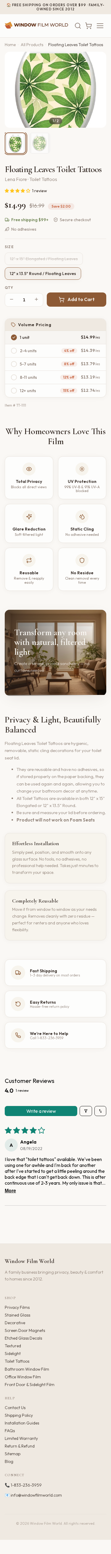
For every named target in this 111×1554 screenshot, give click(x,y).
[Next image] (97, 90)
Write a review (41, 1111)
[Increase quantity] (36, 299)
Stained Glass (17, 1315)
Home (10, 44)
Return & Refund (20, 1446)
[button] (18, 190)
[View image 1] (15, 143)
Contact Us (15, 1407)
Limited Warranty (21, 1438)
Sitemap (12, 1453)
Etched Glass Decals (23, 1338)
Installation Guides (22, 1423)
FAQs (10, 1430)
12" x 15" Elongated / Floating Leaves (44, 258)
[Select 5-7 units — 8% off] (14, 364)
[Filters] (86, 1111)
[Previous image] (14, 90)
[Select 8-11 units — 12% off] (14, 377)
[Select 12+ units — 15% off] (14, 391)
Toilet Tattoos (17, 1361)
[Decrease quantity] (11, 299)
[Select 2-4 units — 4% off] (14, 351)
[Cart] (88, 25)
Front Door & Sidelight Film (29, 1384)
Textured (13, 1345)
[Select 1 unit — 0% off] (14, 337)
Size (9, 247)
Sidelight (13, 1353)
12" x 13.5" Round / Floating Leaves (43, 273)
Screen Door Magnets (25, 1330)
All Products (32, 44)
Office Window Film (23, 1376)
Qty (9, 288)
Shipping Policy (19, 1415)
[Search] (78, 25)
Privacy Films (17, 1307)
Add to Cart (81, 299)
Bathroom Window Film (27, 1369)
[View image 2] (39, 143)
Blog (9, 1461)
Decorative (15, 1322)
